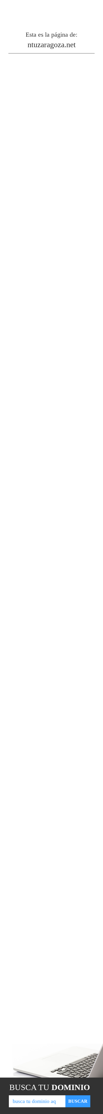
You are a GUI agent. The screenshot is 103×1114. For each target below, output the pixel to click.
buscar (77, 1101)
